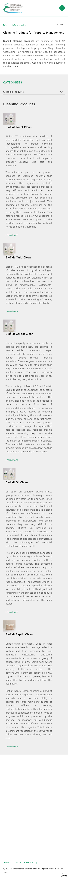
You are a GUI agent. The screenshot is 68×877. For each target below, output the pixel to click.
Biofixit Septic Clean (19, 634)
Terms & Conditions (12, 862)
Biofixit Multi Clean (18, 257)
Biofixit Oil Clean (17, 482)
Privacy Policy (30, 862)
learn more (12, 235)
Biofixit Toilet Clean (19, 127)
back (62, 24)
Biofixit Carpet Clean (19, 334)
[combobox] (34, 92)
